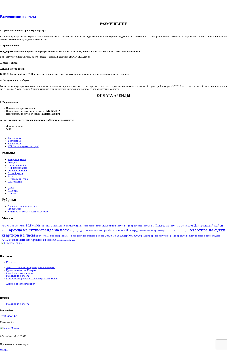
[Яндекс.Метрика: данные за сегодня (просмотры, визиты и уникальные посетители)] (12, 243)
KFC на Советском (16, 225)
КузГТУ (61, 225)
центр (30, 239)
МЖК (69, 225)
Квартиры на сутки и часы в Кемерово (28, 211)
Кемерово (13, 162)
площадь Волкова (95, 235)
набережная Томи (63, 235)
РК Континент (109, 225)
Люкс (11, 187)
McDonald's (33, 225)
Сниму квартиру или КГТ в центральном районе (32, 278)
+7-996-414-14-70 (9, 316)
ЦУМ (190, 225)
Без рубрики (14, 209)
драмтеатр (159, 230)
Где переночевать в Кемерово (21, 270)
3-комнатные (14, 143)
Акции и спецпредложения (22, 206)
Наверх (4, 349)
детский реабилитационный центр (115, 230)
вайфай (89, 230)
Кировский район (17, 165)
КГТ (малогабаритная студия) (23, 146)
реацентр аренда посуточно (155, 235)
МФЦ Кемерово (80, 225)
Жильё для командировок (19, 273)
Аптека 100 (52, 226)
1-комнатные (14, 138)
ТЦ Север (182, 225)
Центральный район (18, 179)
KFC (4, 225)
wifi (46, 226)
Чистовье (5, 231)
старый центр (17, 239)
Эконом (12, 193)
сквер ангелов (205, 235)
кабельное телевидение (181, 231)
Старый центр (15, 173)
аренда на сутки (24, 229)
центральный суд (46, 239)
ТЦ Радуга (171, 225)
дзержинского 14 (144, 230)
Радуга (120, 225)
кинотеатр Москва (45, 235)
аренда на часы (54, 229)
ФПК (10, 176)
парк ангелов (79, 235)
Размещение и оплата (18, 17)
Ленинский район (17, 167)
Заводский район (17, 159)
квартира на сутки (207, 229)
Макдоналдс (95, 225)
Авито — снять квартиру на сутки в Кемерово (30, 267)
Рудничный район (17, 170)
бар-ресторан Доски (77, 231)
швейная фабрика (66, 240)
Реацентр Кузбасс (133, 225)
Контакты (11, 262)
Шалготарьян (15, 181)
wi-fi (42, 226)
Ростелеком (148, 225)
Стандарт (13, 190)
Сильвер (160, 225)
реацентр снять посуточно (183, 235)
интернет (168, 231)
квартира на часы (18, 235)
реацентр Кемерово (129, 235)
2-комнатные (14, 140)
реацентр (110, 235)
